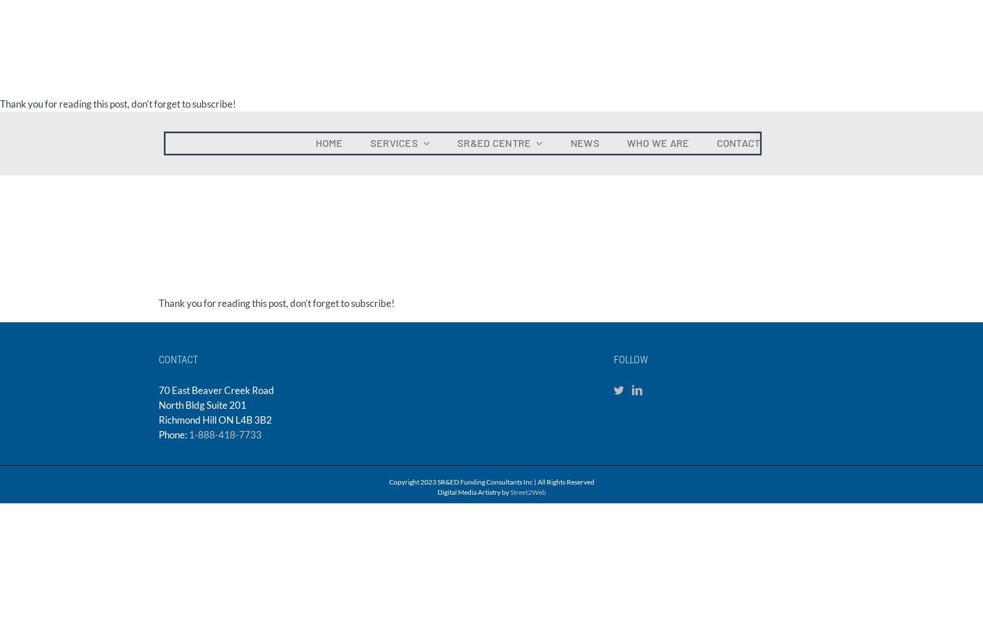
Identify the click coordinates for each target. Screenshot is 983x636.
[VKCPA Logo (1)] (877, 126)
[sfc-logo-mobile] (54, 120)
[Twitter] (619, 390)
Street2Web (528, 492)
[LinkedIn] (637, 390)
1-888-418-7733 (225, 435)
